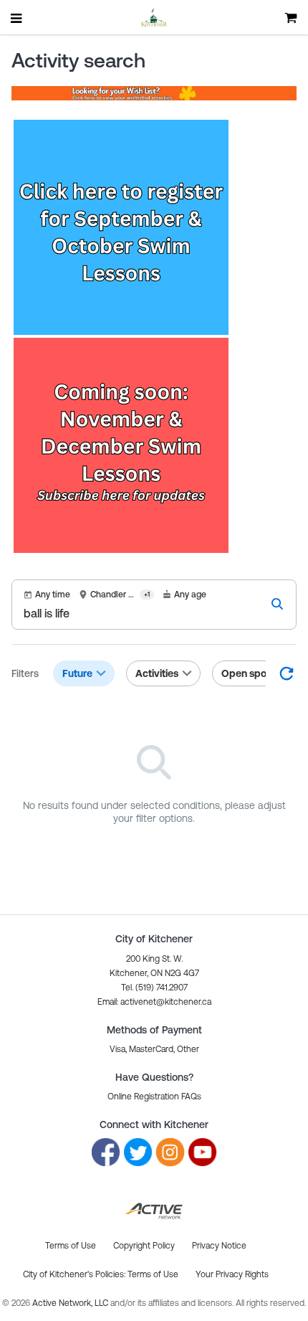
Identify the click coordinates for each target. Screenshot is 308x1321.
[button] (154, 1002)
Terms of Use (152, 1274)
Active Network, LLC (71, 1303)
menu (17, 18)
